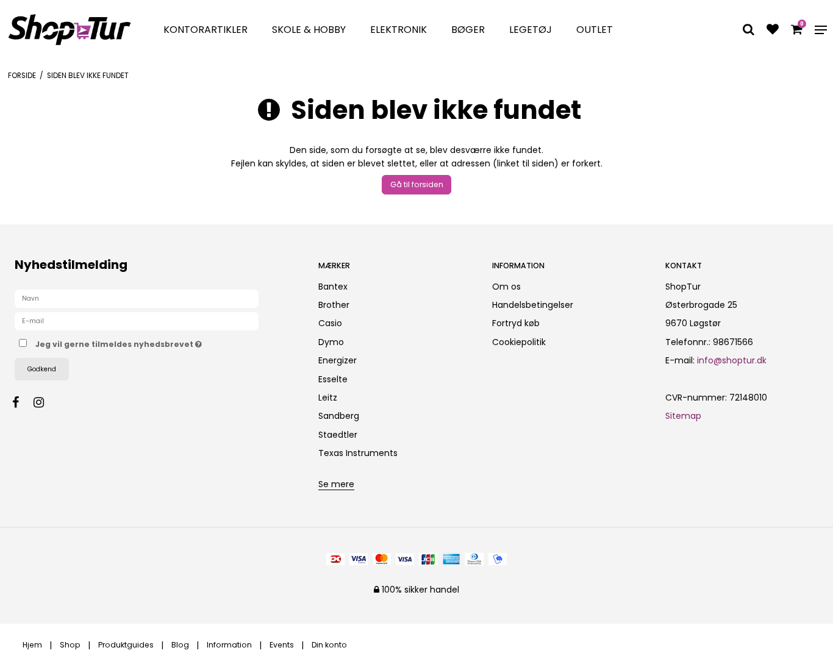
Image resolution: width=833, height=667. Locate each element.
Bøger (468, 30)
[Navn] (137, 298)
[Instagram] (45, 402)
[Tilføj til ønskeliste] (773, 30)
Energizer (337, 360)
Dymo (331, 342)
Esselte (333, 379)
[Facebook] (21, 402)
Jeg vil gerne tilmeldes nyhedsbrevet (164, 342)
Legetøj (530, 30)
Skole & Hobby (309, 30)
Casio (330, 323)
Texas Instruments (358, 453)
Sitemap (683, 416)
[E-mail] (137, 321)
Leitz (327, 397)
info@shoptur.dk (732, 360)
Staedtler (337, 435)
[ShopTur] (69, 29)
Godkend (41, 369)
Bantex (333, 286)
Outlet (594, 30)
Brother (333, 305)
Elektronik (398, 30)
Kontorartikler (205, 30)
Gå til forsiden (416, 184)
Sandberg (338, 416)
